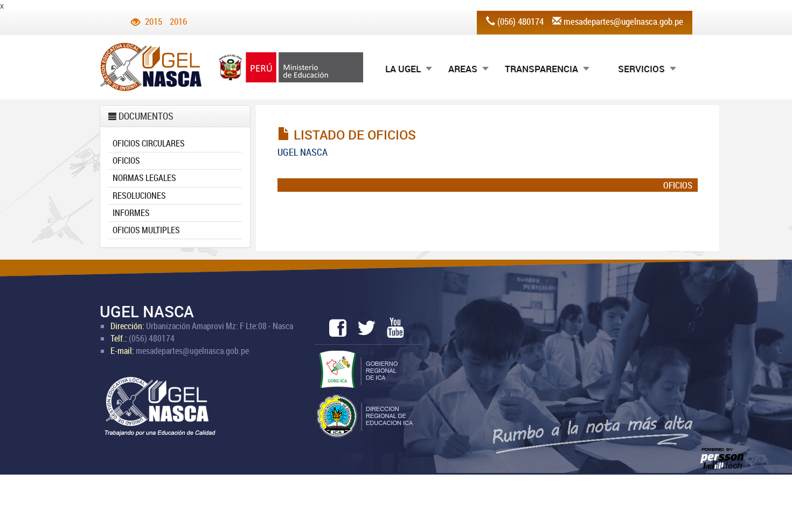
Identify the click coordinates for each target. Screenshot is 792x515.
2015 (153, 21)
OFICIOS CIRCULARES (149, 143)
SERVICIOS (641, 68)
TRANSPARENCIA (541, 68)
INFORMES (131, 213)
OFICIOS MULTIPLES (146, 230)
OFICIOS (126, 160)
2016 (178, 21)
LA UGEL (403, 68)
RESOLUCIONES (139, 195)
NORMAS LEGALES (144, 178)
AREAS (462, 68)
